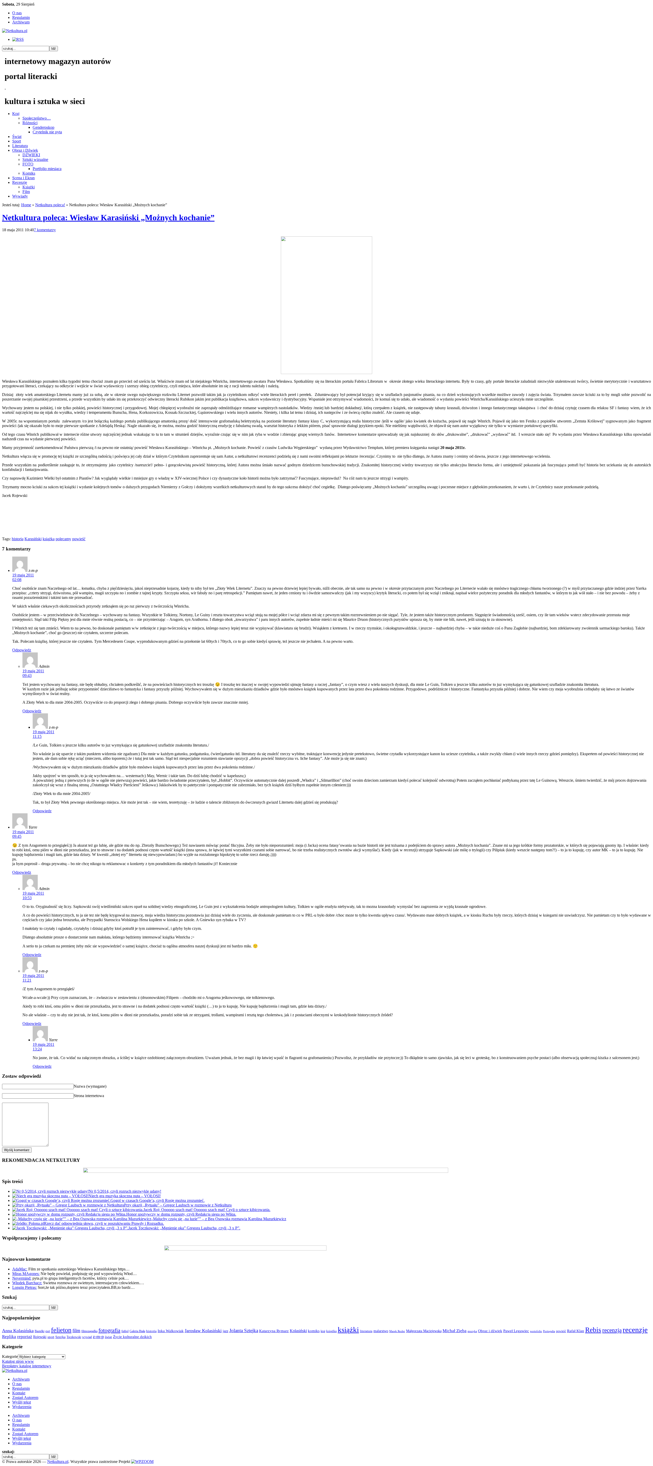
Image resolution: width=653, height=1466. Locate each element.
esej (47, 1331)
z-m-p (98, 1336)
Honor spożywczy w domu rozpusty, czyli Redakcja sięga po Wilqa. (181, 1214)
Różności (29, 123)
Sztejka (60, 1337)
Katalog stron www (18, 1361)
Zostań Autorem (25, 1397)
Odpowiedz (21, 650)
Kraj (15, 113)
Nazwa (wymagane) (90, 1086)
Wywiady (20, 196)
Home (26, 205)
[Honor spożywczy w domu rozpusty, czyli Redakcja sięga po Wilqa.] (69, 1214)
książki (348, 1330)
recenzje (635, 1330)
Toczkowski (74, 1337)
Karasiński (33, 539)
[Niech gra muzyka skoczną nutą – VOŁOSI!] (50, 1196)
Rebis (593, 1330)
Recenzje (19, 182)
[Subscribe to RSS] (18, 39)
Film (26, 191)
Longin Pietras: (24, 1287)
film (76, 1330)
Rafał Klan (575, 1331)
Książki (28, 187)
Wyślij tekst (21, 1402)
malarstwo (380, 1331)
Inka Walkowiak (171, 1331)
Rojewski (39, 1337)
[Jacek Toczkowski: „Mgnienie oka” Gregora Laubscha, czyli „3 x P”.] (70, 1228)
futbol (125, 1331)
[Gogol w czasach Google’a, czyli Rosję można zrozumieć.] (61, 1200)
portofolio (536, 1331)
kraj (323, 1331)
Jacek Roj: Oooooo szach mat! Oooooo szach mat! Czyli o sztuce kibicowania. (206, 1209)
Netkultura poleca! (50, 205)
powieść (78, 539)
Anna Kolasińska (18, 1330)
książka (49, 539)
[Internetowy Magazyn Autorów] (14, 31)
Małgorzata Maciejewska (424, 1331)
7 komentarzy (45, 230)
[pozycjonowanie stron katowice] (326, 1455)
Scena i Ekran (23, 178)
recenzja (612, 1330)
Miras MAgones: (26, 1273)
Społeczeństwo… (36, 118)
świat (108, 1337)
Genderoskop (43, 127)
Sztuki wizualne (35, 159)
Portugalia (549, 1331)
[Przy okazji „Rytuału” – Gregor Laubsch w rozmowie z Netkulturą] (68, 1205)
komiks (314, 1331)
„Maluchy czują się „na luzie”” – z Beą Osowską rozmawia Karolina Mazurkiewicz (218, 1219)
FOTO (27, 164)
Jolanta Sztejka (243, 1330)
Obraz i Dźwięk (25, 150)
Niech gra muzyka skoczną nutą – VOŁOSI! (125, 1196)
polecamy (63, 539)
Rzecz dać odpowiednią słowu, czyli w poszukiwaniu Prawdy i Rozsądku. (104, 1223)
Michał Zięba (455, 1330)
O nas (17, 13)
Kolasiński (298, 1331)
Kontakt (18, 1393)
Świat (16, 136)
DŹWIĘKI (31, 155)
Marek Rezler (397, 1331)
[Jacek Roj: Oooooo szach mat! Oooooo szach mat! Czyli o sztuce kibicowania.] (77, 1209)
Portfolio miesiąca (47, 168)
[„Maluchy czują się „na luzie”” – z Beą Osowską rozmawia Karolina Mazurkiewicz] (81, 1219)
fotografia (109, 1330)
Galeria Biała (137, 1331)
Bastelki (39, 1331)
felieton (61, 1330)
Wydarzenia (21, 1407)
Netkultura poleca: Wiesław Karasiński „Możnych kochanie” (108, 217)
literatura (366, 1331)
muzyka (472, 1331)
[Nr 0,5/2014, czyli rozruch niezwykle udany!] (50, 1191)
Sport (16, 141)
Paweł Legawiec (516, 1331)
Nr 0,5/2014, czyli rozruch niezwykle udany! (125, 1191)
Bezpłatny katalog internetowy (26, 1366)
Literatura (20, 146)
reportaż (24, 1336)
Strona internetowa (89, 1096)
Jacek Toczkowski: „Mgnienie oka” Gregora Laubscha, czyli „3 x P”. (184, 1228)
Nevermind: (21, 1278)
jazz (225, 1331)
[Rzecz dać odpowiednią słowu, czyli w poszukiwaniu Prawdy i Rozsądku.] (28, 1223)
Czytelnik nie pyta (47, 132)
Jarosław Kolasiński (203, 1330)
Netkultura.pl (57, 1461)
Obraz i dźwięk (490, 1331)
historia (17, 539)
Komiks (28, 173)
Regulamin (21, 17)
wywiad (87, 1337)
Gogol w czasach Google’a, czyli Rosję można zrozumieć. (157, 1200)
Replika (9, 1336)
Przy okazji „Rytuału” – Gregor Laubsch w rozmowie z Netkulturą (178, 1205)
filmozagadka (89, 1331)
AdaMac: (19, 1269)
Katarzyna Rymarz (274, 1331)
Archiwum (21, 22)
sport (50, 1337)
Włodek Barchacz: (27, 1283)
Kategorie (10, 1356)
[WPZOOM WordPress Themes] (142, 1461)
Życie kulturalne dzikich (132, 1337)
